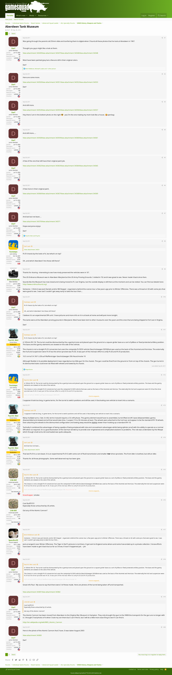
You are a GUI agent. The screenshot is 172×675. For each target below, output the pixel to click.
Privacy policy (154, 669)
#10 (164, 297)
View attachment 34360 (69, 138)
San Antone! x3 (15, 491)
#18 (164, 559)
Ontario (18, 261)
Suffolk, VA (17, 58)
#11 (164, 329)
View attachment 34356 (69, 110)
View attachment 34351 (51, 82)
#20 (164, 627)
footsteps (13, 252)
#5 (165, 157)
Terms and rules (142, 669)
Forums (10, 15)
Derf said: (27, 246)
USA (19, 550)
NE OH (18, 289)
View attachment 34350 (32, 82)
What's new (20, 15)
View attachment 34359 (51, 138)
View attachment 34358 (32, 138)
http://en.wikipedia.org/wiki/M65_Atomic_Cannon (42, 622)
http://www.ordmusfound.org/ (35, 284)
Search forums (19, 19)
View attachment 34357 (88, 110)
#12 (164, 375)
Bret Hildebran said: (31, 535)
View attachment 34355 (51, 110)
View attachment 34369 (88, 193)
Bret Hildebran (13, 279)
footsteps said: (29, 302)
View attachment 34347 (51, 53)
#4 (165, 130)
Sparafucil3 (13, 540)
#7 (165, 213)
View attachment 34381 (32, 592)
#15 (164, 469)
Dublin (18, 352)
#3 (165, 102)
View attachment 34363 (51, 166)
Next (13, 33)
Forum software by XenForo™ (86, 673)
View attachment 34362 (32, 166)
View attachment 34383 (32, 635)
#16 (164, 500)
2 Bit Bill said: (28, 602)
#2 (165, 74)
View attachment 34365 (88, 166)
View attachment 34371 (51, 221)
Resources (42, 15)
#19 (164, 597)
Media (31, 15)
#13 (164, 405)
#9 (165, 269)
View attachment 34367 (51, 193)
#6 (165, 185)
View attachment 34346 (69, 53)
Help (161, 669)
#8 (165, 241)
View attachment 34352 (69, 82)
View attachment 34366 (32, 193)
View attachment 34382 (51, 592)
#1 (165, 38)
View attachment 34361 (88, 138)
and (32, 236)
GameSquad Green (13, 669)
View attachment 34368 (69, 193)
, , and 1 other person (40, 69)
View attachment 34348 (88, 53)
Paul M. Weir (13, 340)
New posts (8, 19)
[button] (27, 15)
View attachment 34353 (88, 82)
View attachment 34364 (69, 166)
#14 (164, 437)
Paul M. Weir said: (30, 380)
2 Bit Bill (13, 480)
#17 (164, 529)
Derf (8, 30)
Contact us (132, 669)
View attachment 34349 (32, 53)
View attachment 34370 (32, 221)
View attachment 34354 (32, 110)
